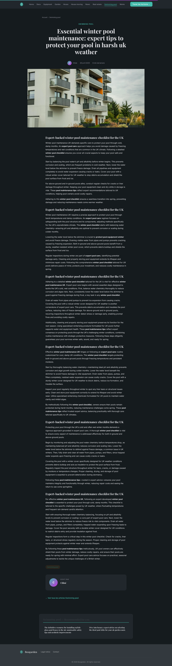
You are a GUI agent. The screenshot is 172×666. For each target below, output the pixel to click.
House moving (77, 4)
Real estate (97, 4)
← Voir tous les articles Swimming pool (62, 598)
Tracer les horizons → (141, 4)
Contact (56, 652)
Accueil (44, 17)
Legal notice (45, 652)
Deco (39, 4)
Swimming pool (110, 4)
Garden (57, 4)
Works (122, 4)
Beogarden (31, 651)
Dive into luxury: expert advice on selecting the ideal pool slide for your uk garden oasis (107, 628)
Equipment (48, 4)
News (87, 4)
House (65, 4)
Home (31, 4)
